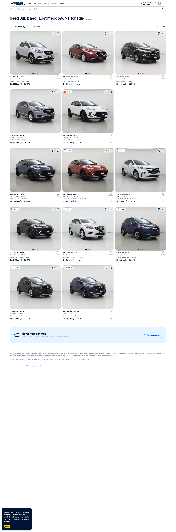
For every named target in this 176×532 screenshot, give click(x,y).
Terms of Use (8, 521)
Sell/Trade (37, 3)
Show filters (19, 27)
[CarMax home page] (18, 3)
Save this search (153, 335)
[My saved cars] (155, 3)
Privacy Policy (11, 519)
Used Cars (16, 366)
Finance (46, 3)
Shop (29, 3)
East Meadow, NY (30, 366)
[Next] (58, 52)
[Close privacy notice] (29, 510)
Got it (7, 526)
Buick (42, 366)
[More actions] (57, 84)
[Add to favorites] (58, 33)
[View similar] (53, 33)
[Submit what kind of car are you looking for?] (163, 9)
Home (7, 366)
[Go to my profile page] (161, 3)
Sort (163, 27)
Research (54, 3)
